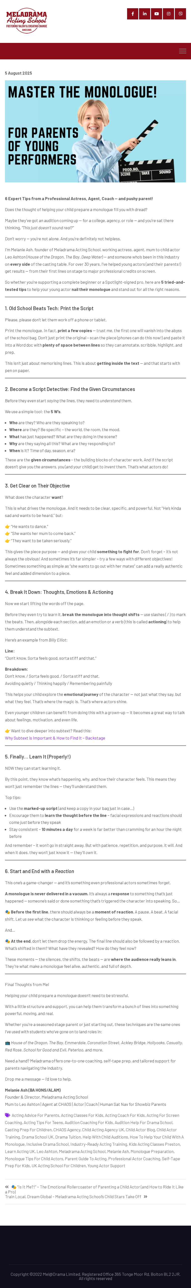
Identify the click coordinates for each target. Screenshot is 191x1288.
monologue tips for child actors (34, 1158)
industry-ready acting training (98, 1144)
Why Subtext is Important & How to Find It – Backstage (55, 737)
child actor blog (140, 1129)
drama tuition (68, 1136)
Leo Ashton (47, 1151)
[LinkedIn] (144, 13)
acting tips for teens (43, 1122)
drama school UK (37, 1136)
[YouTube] (156, 13)
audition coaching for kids (89, 1122)
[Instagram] (168, 13)
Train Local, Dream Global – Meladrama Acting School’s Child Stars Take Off (73, 1196)
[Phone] (180, 13)
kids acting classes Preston (154, 1144)
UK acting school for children (59, 1165)
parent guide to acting (85, 1158)
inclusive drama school (47, 1144)
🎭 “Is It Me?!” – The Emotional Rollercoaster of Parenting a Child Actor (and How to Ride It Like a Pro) (94, 1189)
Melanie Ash (118, 1151)
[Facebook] (132, 13)
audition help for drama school (143, 1122)
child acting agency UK (103, 1129)
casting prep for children (28, 1129)
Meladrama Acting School (82, 1151)
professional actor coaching (134, 1158)
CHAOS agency (66, 1129)
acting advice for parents (35, 1115)
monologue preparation (152, 1151)
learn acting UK (20, 1151)
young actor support (106, 1165)
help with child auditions (105, 1136)
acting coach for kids (125, 1115)
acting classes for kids (82, 1115)
